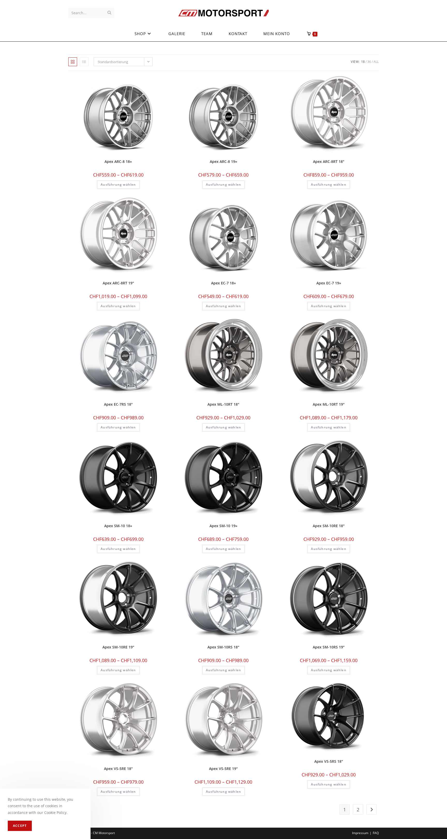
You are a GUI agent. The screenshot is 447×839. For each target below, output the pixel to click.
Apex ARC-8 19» (223, 161)
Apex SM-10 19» (223, 525)
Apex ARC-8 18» (118, 161)
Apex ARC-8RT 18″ (328, 161)
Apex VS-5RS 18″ (328, 761)
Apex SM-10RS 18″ (223, 647)
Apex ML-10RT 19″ (329, 404)
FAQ (376, 833)
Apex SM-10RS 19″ (329, 647)
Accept (20, 826)
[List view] (84, 61)
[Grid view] (72, 61)
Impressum (360, 833)
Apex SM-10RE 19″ (118, 647)
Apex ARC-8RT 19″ (118, 283)
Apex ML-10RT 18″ (223, 404)
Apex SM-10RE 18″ (329, 525)
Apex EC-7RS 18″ (118, 404)
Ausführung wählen (118, 184)
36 (369, 61)
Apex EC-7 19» (328, 283)
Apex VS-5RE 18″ (118, 768)
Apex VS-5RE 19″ (223, 768)
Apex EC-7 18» (223, 283)
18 (363, 61)
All (376, 61)
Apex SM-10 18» (118, 525)
